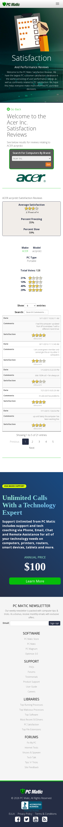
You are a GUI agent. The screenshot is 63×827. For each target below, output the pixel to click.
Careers (31, 691)
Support (31, 661)
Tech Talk (31, 757)
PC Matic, (25, 798)
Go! (48, 164)
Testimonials (31, 676)
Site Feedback (32, 767)
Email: (6, 622)
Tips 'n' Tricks (31, 762)
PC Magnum (31, 648)
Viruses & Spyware (31, 752)
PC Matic (31, 643)
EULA (12, 813)
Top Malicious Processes (31, 709)
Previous (14, 441)
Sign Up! (54, 623)
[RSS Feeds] (44, 819)
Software (31, 633)
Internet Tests (31, 747)
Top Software (31, 714)
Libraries (31, 699)
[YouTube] (35, 819)
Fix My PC (31, 742)
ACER (25, 251)
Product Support (31, 681)
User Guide (31, 686)
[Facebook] (17, 819)
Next (31, 447)
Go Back (15, 109)
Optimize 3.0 (31, 653)
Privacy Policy (25, 813)
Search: (19, 312)
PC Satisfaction (31, 724)
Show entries (31, 305)
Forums (31, 671)
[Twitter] (26, 819)
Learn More (35, 581)
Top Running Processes (31, 704)
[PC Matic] (11, 4)
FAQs (31, 666)
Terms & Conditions (46, 813)
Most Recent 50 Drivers (31, 719)
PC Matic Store (31, 638)
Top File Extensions (31, 729)
